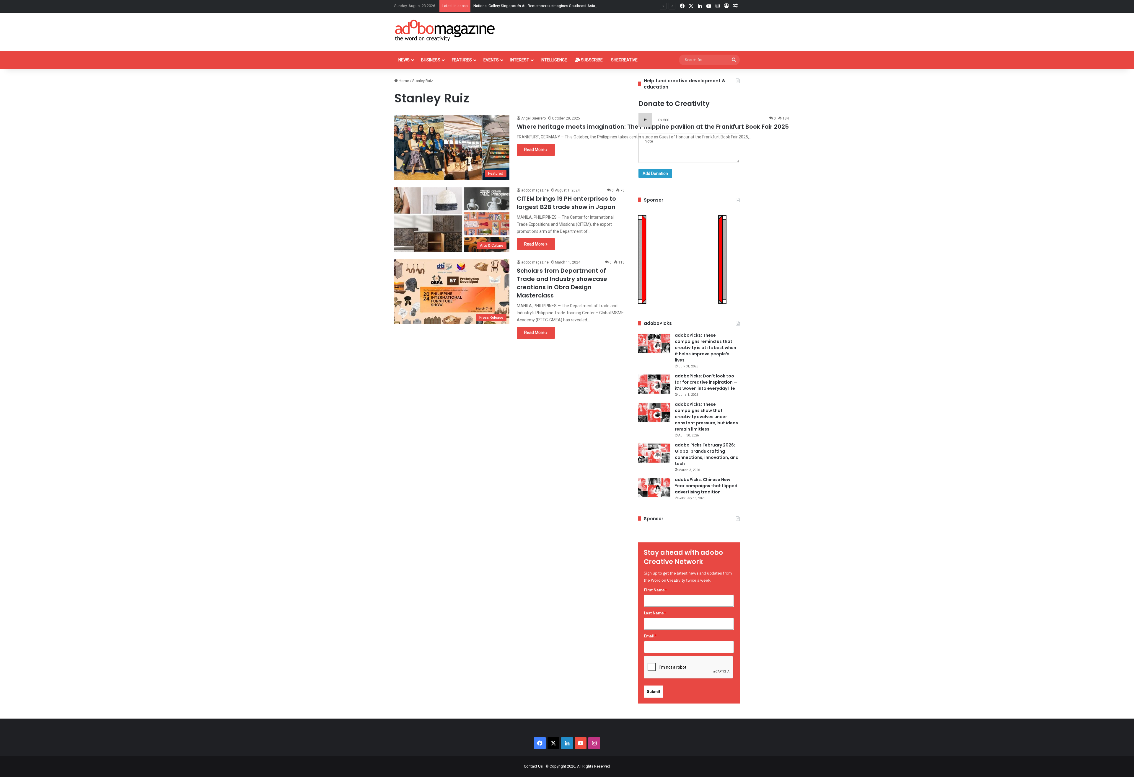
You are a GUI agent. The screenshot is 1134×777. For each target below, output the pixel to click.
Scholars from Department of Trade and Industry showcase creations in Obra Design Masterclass (562, 283)
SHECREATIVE (624, 60)
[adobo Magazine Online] (445, 30)
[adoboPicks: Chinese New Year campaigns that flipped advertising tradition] (654, 488)
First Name (655, 590)
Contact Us (533, 766)
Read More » (536, 149)
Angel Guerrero (533, 118)
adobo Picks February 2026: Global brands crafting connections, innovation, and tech (707, 454)
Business (430, 60)
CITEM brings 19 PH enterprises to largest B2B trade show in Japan (566, 202)
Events (491, 60)
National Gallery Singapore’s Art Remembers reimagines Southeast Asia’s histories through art (553, 6)
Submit (653, 691)
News (404, 60)
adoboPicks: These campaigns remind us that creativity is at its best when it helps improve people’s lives (705, 347)
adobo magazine (535, 190)
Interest (519, 60)
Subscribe (591, 60)
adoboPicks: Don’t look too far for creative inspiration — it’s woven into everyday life (706, 382)
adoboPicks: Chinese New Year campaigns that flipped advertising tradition (706, 486)
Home (403, 80)
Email (650, 636)
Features (462, 60)
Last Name (655, 613)
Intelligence (554, 60)
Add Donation (655, 173)
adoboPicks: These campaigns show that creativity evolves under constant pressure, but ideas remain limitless (706, 416)
